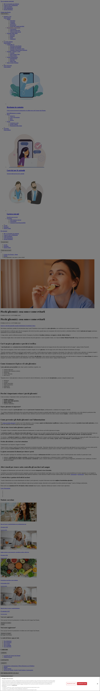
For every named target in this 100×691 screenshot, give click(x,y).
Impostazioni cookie (71, 683)
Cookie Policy (14, 685)
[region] (50, 684)
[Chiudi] (97, 683)
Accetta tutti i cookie (82, 683)
